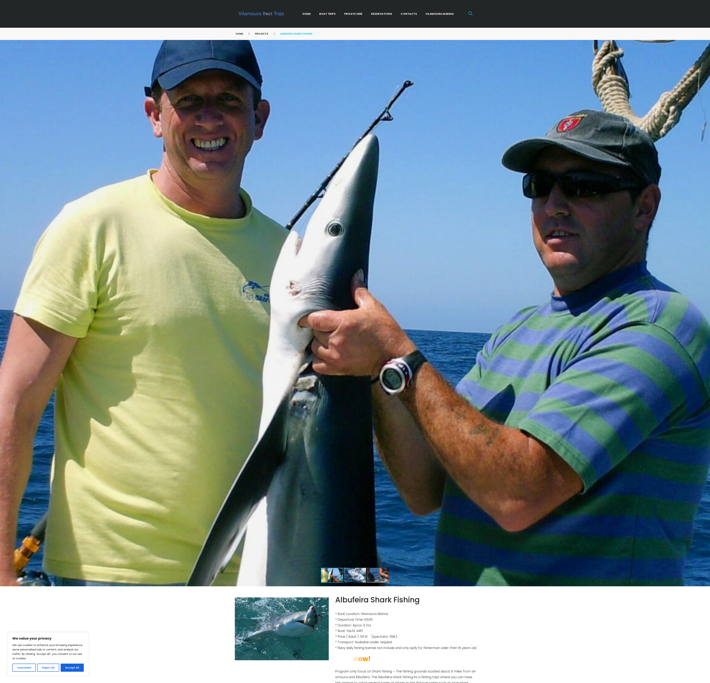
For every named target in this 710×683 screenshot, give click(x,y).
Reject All (48, 668)
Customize (24, 668)
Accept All (72, 668)
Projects (261, 33)
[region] (48, 654)
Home (239, 33)
